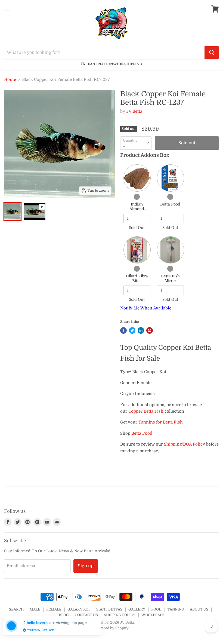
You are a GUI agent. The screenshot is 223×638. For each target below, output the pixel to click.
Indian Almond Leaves (136, 209)
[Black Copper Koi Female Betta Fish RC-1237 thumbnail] (12, 211)
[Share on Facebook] (123, 330)
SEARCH (16, 609)
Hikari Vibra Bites (137, 278)
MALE (35, 609)
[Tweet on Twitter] (132, 330)
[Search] (212, 52)
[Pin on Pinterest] (149, 330)
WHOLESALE (153, 615)
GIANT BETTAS (109, 609)
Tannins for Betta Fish (160, 422)
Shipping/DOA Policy (184, 444)
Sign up (86, 565)
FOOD (156, 609)
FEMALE (53, 609)
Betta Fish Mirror (170, 278)
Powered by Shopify (111, 628)
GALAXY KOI (78, 609)
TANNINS (176, 609)
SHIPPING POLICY (119, 615)
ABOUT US (199, 609)
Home (10, 79)
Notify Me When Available (145, 308)
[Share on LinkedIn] (141, 330)
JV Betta (134, 111)
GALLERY (136, 609)
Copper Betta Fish (145, 411)
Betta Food (170, 204)
